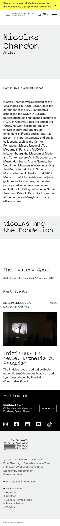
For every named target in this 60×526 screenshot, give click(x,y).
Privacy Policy (14, 503)
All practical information (20, 481)
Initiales (14, 369)
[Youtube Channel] (38, 424)
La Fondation (14, 488)
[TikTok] (49, 424)
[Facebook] (16, 424)
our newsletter (42, 6)
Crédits (10, 507)
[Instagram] (5, 424)
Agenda (11, 492)
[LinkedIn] (27, 424)
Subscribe (47, 408)
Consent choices (13, 522)
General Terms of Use (19, 499)
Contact (11, 495)
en (44, 14)
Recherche (39, 14)
